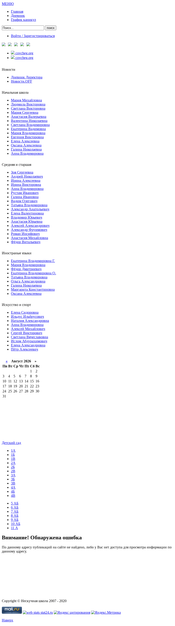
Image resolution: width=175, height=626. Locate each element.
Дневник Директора (26, 77)
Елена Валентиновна (27, 213)
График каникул (23, 20)
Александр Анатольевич (30, 209)
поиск (50, 28)
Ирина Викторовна (26, 185)
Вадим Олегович (24, 201)
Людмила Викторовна (28, 104)
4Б (13, 491)
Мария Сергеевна (24, 112)
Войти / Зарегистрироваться (33, 36)
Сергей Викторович (26, 333)
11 (14, 528)
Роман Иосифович (25, 234)
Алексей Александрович (30, 225)
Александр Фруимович (29, 230)
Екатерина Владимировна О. (33, 273)
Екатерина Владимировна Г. (33, 261)
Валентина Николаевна (29, 121)
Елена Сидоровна (25, 312)
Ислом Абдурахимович (29, 341)
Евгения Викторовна (27, 137)
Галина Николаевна (26, 149)
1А (13, 450)
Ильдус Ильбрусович (27, 316)
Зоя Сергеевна (22, 172)
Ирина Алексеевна (25, 180)
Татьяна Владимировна (29, 205)
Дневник (18, 16)
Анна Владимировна (27, 153)
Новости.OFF (21, 81)
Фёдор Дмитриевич (26, 269)
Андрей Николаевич (27, 176)
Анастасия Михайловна (29, 238)
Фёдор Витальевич (25, 242)
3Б (13, 479)
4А (13, 487)
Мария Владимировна (28, 133)
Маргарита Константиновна (33, 289)
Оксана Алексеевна (26, 145)
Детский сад (11, 443)
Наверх (7, 620)
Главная (17, 11)
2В (13, 471)
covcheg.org (24, 53)
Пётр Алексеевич (24, 349)
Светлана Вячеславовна (29, 337)
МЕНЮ (8, 4)
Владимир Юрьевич (26, 217)
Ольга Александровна (28, 281)
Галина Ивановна (25, 197)
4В (13, 495)
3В (13, 483)
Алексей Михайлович (28, 329)
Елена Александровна (28, 345)
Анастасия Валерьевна (28, 117)
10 (15, 524)
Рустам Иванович (25, 193)
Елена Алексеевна (25, 141)
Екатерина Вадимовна (28, 129)
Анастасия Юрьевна (26, 221)
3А (13, 475)
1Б (13, 455)
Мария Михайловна (26, 100)
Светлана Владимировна (30, 125)
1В (13, 459)
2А (13, 463)
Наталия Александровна (30, 321)
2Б (13, 467)
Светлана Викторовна (28, 108)
